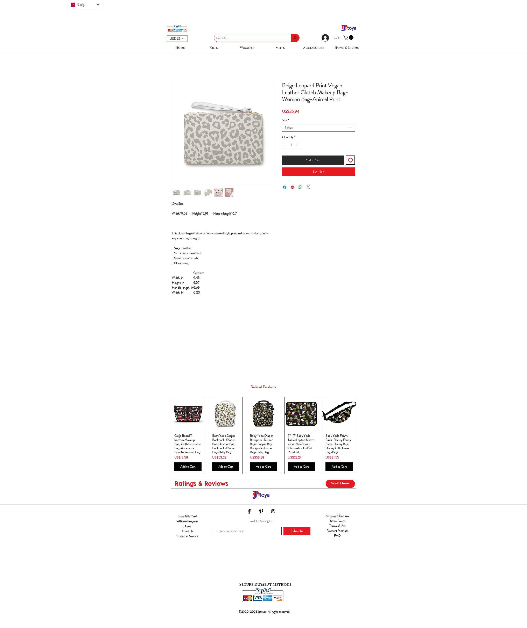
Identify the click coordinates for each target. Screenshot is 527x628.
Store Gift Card (187, 520)
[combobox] (318, 128)
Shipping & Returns (337, 520)
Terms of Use (337, 530)
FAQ (337, 539)
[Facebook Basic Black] (249, 515)
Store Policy (337, 525)
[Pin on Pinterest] (292, 187)
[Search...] (295, 38)
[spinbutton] (291, 145)
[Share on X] (308, 187)
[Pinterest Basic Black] (261, 515)
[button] (177, 38)
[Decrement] (285, 145)
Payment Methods (337, 535)
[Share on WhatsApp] (300, 187)
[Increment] (297, 145)
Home (187, 530)
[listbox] (177, 38)
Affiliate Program (187, 525)
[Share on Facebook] (284, 187)
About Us (187, 535)
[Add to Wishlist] (350, 160)
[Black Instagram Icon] (273, 515)
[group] (263, 437)
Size (285, 120)
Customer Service (187, 540)
